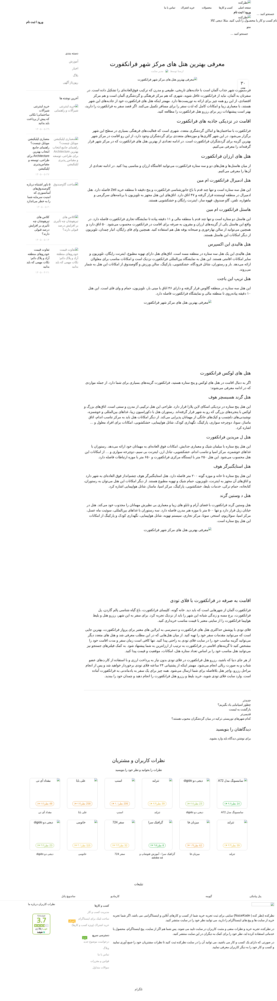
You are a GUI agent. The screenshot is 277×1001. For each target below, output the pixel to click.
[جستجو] (5, 13)
